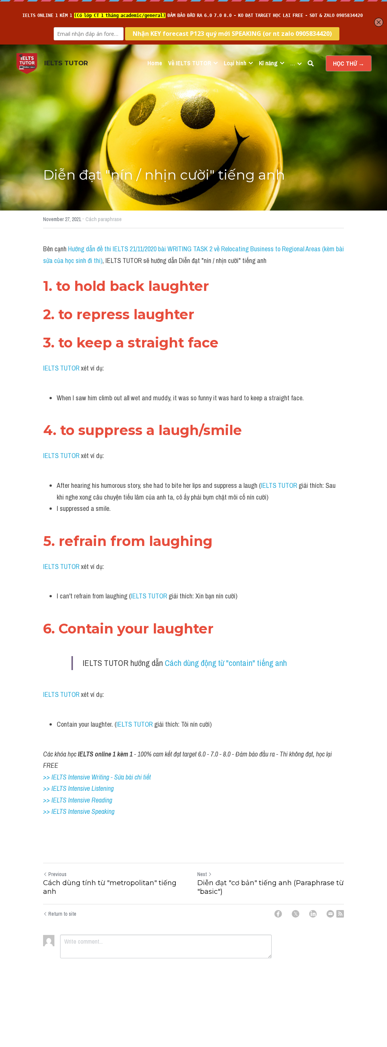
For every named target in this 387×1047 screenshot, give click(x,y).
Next (202, 874)
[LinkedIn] (313, 914)
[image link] (26, 63)
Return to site (62, 913)
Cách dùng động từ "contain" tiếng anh (226, 663)
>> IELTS (55, 811)
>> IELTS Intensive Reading (77, 800)
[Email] (330, 914)
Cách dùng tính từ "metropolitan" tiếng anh (109, 887)
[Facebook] (278, 914)
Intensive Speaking (91, 811)
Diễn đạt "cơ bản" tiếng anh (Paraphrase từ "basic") (270, 887)
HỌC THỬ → (348, 63)
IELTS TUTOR (62, 368)
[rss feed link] (340, 914)
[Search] (311, 63)
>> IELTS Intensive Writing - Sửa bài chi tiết (97, 777)
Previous (57, 874)
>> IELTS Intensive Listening (78, 788)
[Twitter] (295, 914)
